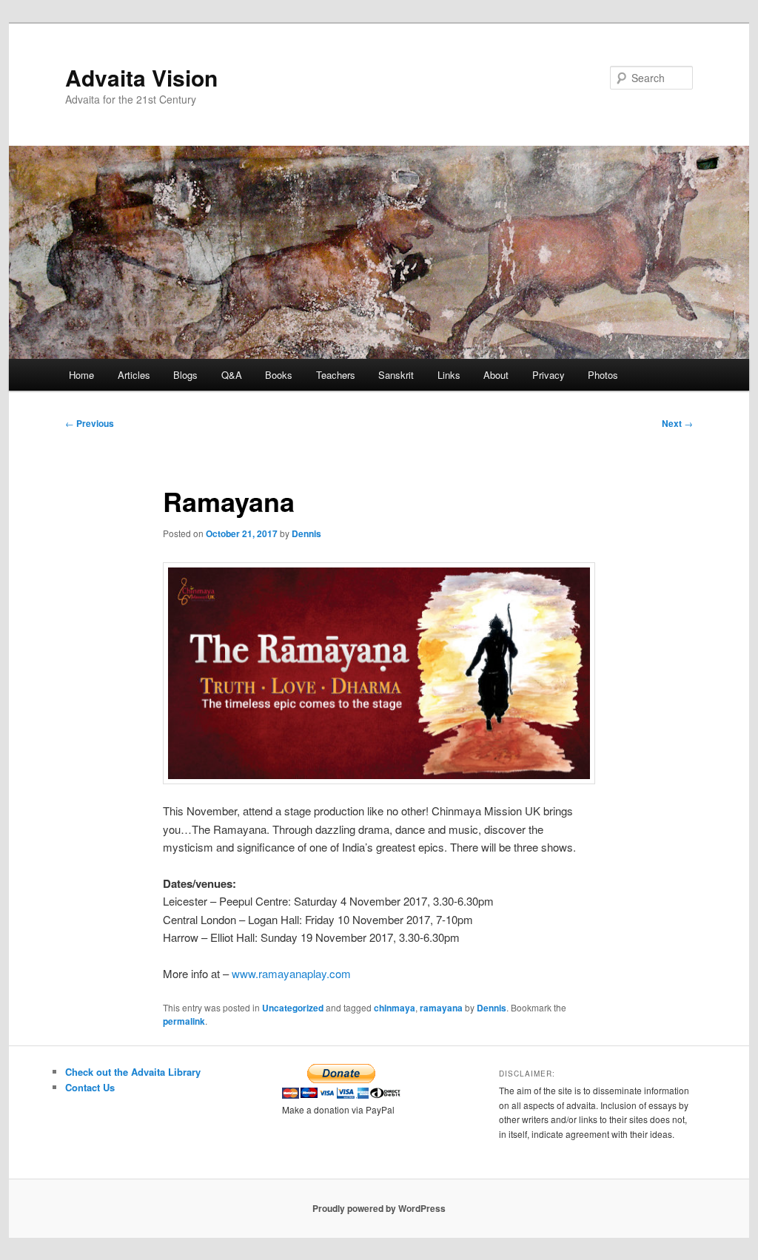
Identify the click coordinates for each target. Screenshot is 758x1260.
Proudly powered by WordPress (379, 1208)
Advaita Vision (141, 77)
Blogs (185, 375)
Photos (603, 375)
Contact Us (90, 1087)
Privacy (548, 375)
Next (677, 423)
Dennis (306, 533)
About (496, 375)
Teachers (335, 375)
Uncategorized (292, 1007)
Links (448, 375)
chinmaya (394, 1007)
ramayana (441, 1007)
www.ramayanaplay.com (291, 973)
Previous (89, 423)
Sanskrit (396, 375)
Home (81, 375)
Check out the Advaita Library (133, 1072)
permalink (184, 1021)
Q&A (231, 375)
